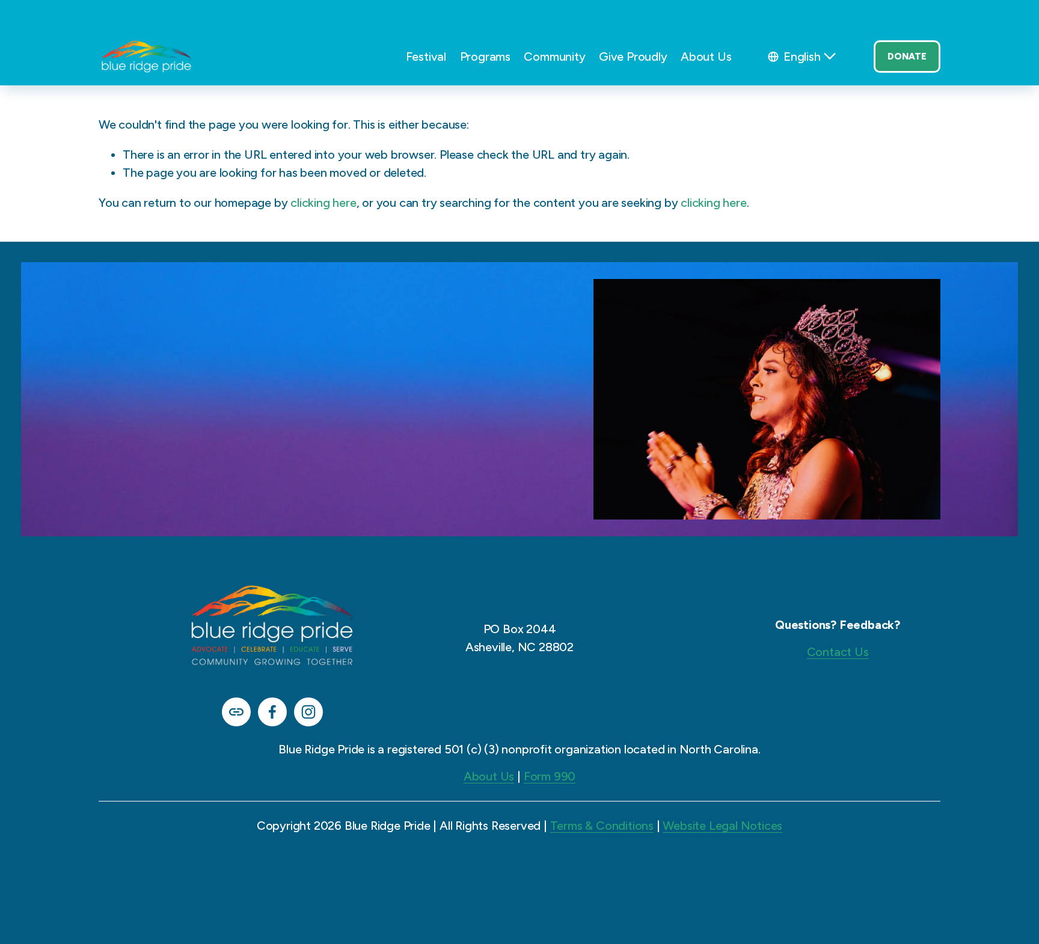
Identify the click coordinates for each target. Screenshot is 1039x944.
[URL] (236, 711)
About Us (489, 776)
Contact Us (838, 652)
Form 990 (549, 776)
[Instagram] (308, 711)
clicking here (323, 202)
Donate (907, 56)
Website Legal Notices (722, 825)
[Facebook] (272, 711)
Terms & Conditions (602, 825)
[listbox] (803, 56)
